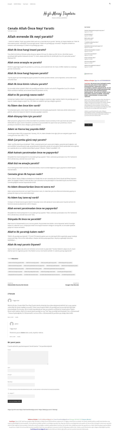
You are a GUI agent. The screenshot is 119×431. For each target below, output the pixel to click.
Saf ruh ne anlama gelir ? (90, 61)
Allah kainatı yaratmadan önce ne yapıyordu (54, 268)
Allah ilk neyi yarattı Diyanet (53, 265)
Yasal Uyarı (25, 4)
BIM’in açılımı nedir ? (89, 38)
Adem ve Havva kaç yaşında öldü (16, 262)
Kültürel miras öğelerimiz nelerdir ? (92, 65)
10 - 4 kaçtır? (11, 393)
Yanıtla (16, 317)
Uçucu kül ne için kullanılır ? (91, 54)
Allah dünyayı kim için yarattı (65, 262)
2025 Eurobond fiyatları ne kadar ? (92, 50)
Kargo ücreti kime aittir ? (90, 57)
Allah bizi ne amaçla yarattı (32, 262)
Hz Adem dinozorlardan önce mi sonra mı (50, 274)
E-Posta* (10, 374)
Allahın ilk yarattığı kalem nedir (31, 271)
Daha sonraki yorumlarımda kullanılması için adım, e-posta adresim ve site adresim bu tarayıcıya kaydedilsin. (35, 389)
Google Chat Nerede (72, 285)
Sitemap (54, 410)
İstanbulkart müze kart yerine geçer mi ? (94, 46)
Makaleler (15, 259)
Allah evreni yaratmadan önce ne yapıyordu (34, 265)
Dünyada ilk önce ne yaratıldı (15, 274)
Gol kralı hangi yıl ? (89, 34)
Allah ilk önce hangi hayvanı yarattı (69, 265)
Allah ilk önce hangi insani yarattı (16, 268)
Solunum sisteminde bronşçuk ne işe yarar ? (95, 30)
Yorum (9, 350)
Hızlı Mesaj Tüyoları (59, 14)
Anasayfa (10, 4)
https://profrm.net (13, 410)
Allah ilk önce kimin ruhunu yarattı (33, 268)
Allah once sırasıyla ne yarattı (15, 271)
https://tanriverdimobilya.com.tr (28, 410)
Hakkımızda (32, 4)
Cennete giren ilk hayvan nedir (64, 271)
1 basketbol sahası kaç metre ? (92, 42)
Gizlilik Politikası (17, 4)
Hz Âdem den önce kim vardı (31, 274)
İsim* (9, 367)
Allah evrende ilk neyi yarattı (15, 265)
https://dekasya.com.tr (45, 410)
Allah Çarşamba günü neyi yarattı (48, 262)
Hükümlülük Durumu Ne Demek (18, 285)
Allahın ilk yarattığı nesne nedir (48, 271)
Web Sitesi (10, 382)
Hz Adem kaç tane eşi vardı (68, 274)
